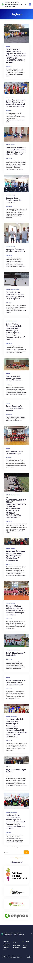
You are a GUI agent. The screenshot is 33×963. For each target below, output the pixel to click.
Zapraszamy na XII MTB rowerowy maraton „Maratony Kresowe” (15, 682)
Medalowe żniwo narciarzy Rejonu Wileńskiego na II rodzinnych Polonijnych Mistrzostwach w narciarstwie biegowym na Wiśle (15, 821)
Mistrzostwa (14, 321)
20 (12, 847)
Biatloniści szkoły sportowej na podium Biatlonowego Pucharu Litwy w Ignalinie (15, 295)
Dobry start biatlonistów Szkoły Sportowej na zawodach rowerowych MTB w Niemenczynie (16, 103)
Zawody (13, 97)
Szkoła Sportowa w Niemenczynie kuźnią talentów (14, 408)
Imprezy (13, 144)
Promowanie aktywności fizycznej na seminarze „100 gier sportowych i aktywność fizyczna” (16, 151)
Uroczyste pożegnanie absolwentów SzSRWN (15, 250)
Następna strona (19, 847)
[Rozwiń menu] (26, 4)
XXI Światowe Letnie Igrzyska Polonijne (14, 452)
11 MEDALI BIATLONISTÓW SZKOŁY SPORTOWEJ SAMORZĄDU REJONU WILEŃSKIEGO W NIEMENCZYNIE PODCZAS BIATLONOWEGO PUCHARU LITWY (16, 507)
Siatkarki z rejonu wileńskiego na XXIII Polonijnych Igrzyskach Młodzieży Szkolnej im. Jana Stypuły (15, 610)
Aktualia (8, 46)
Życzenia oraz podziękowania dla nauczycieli (13, 200)
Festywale (13, 650)
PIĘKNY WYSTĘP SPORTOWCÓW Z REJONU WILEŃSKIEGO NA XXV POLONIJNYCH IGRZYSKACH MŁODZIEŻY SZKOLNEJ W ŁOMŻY (16, 55)
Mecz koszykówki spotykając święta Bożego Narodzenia (14, 378)
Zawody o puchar (15, 289)
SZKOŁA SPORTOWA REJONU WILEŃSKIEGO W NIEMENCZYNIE (13, 4)
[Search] (26, 852)
